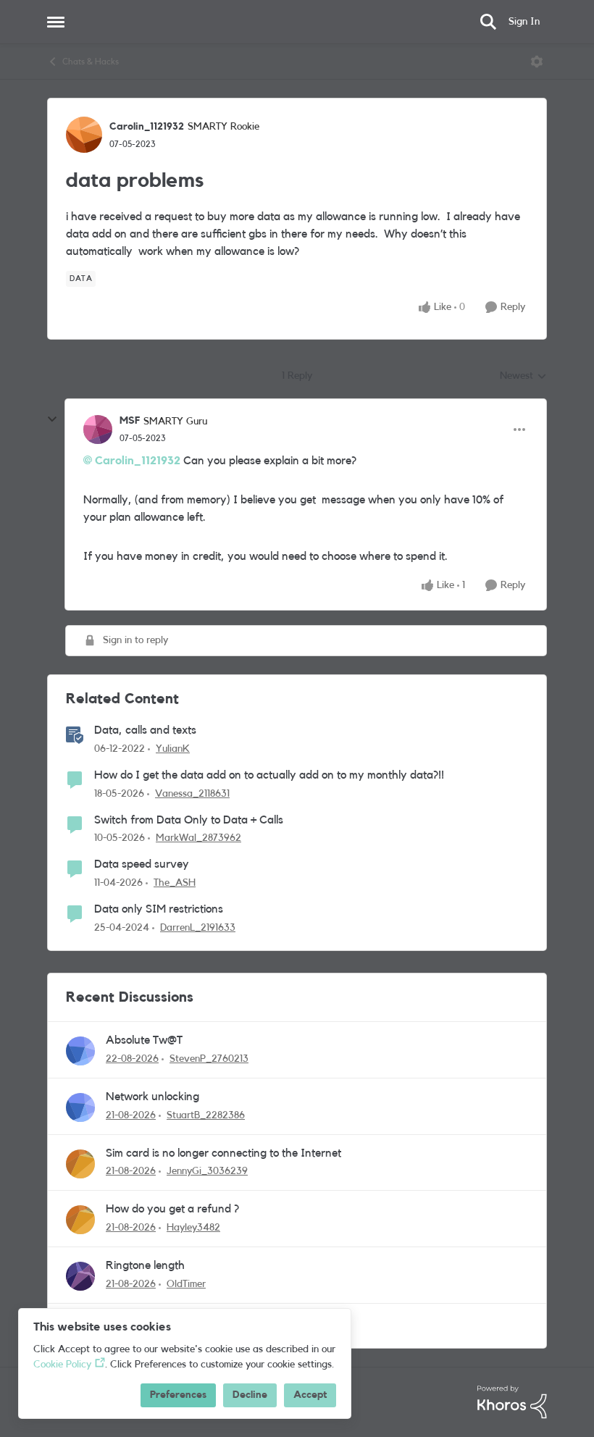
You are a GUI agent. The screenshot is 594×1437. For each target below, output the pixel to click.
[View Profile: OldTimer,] (80, 1276)
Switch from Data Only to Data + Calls (188, 820)
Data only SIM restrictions (158, 909)
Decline (250, 1395)
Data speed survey (141, 864)
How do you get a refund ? (172, 1209)
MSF (130, 421)
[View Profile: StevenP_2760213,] (80, 1050)
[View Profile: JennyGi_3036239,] (80, 1163)
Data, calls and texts (145, 730)
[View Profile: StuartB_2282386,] (80, 1107)
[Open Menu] (537, 61)
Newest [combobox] (523, 377)
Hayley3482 (193, 1228)
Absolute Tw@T (144, 1040)
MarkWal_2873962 (198, 838)
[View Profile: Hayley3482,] (80, 1219)
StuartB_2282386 (206, 1115)
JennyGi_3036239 (207, 1171)
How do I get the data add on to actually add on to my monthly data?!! (269, 775)
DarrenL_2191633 (197, 928)
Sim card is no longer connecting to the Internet (223, 1153)
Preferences (178, 1395)
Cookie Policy (62, 1365)
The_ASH (175, 883)
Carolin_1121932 (146, 127)
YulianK (173, 749)
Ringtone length (145, 1265)
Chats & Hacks (90, 61)
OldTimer (186, 1284)
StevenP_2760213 (209, 1059)
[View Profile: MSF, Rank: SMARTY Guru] (97, 429)
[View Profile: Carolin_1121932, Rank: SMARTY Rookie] (84, 135)
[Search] (488, 21)
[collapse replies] (52, 419)
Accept (310, 1395)
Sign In (524, 22)
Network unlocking (152, 1096)
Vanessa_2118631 (192, 794)
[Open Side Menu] (56, 22)
